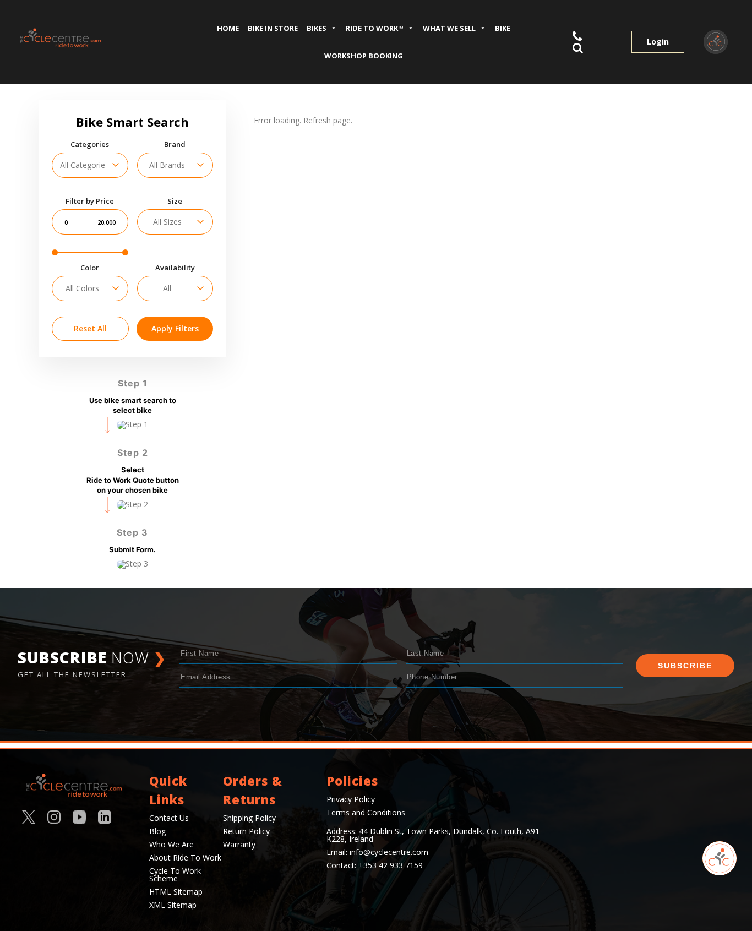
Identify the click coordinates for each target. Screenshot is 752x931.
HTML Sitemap (176, 891)
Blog (157, 831)
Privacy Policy (350, 799)
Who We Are (171, 844)
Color (89, 267)
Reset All (90, 328)
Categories (89, 144)
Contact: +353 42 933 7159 (374, 865)
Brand (175, 144)
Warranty (239, 844)
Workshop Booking (363, 56)
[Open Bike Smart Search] (719, 858)
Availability (175, 267)
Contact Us (169, 818)
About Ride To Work (185, 857)
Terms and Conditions (365, 812)
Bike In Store (273, 28)
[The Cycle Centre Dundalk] (88, 38)
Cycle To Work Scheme (175, 874)
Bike (502, 28)
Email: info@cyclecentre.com (377, 852)
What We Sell (449, 28)
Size (174, 201)
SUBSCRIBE (685, 665)
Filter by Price (90, 201)
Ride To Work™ (375, 28)
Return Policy (246, 831)
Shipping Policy (249, 818)
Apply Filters (175, 328)
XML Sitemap (173, 905)
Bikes (316, 28)
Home (228, 28)
